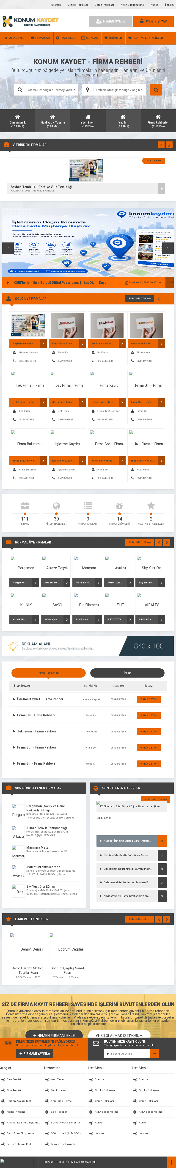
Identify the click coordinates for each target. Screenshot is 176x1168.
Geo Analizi (14, 1090)
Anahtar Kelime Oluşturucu (23, 1122)
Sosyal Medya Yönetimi (65, 1122)
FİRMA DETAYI (148, 699)
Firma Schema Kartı (19, 1144)
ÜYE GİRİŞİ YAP (156, 21)
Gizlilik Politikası (78, 4)
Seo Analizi (14, 1079)
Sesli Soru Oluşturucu (20, 1133)
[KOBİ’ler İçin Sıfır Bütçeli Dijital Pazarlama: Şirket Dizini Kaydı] (131, 806)
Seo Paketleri (59, 1111)
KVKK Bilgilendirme (132, 4)
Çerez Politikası (104, 4)
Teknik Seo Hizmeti (63, 1144)
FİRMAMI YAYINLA (37, 1053)
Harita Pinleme (16, 1111)
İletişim (169, 4)
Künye (154, 4)
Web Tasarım (59, 1079)
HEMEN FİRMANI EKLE (55, 1035)
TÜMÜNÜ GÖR (137, 298)
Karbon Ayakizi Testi (19, 1101)
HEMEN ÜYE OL (114, 21)
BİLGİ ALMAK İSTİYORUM (121, 1035)
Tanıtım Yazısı (59, 1090)
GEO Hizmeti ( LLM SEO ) (66, 1133)
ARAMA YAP (156, 90)
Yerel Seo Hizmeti (62, 1101)
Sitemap (56, 4)
